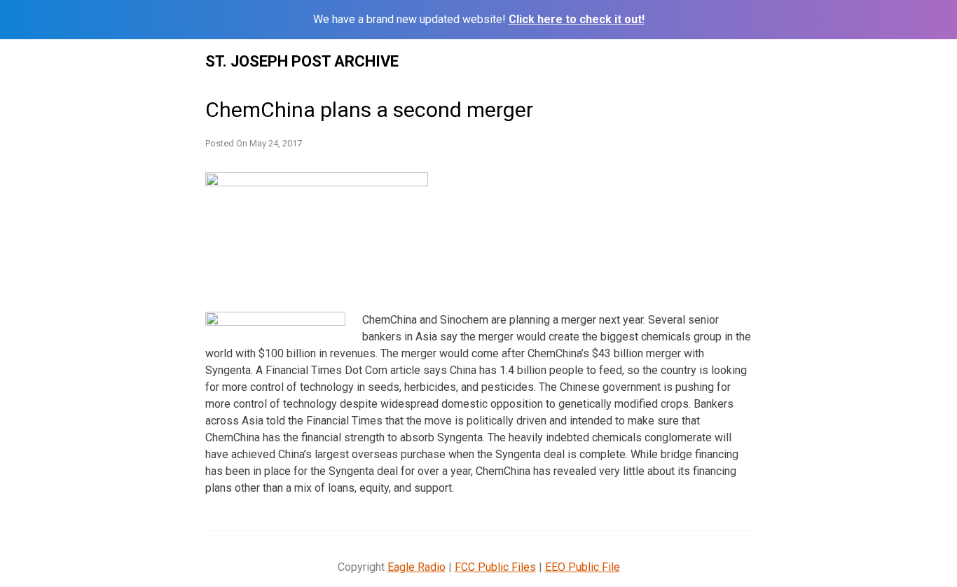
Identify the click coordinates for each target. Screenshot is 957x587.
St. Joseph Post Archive (302, 61)
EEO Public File (582, 567)
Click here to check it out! (577, 19)
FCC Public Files (495, 567)
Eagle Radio (416, 567)
